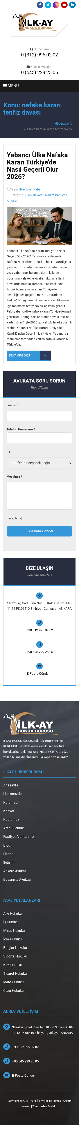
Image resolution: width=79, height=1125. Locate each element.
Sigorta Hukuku (15, 956)
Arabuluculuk (13, 828)
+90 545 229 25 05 (39, 652)
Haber (8, 854)
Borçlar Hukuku (15, 948)
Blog (6, 845)
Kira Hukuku (12, 965)
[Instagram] (56, 5)
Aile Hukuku (12, 913)
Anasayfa (65, 123)
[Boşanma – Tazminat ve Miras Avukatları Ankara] (39, 23)
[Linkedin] (72, 5)
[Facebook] (40, 5)
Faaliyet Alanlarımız (18, 837)
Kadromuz (11, 820)
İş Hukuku (11, 922)
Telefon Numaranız (21, 429)
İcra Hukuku (12, 939)
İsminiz (12, 405)
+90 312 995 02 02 (39, 630)
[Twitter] (48, 5)
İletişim (8, 862)
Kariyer (8, 811)
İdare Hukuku (13, 982)
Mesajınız (14, 476)
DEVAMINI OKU (19, 355)
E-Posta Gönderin (39, 674)
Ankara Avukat (14, 871)
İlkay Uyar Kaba (30, 189)
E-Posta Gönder (23, 1076)
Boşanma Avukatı (17, 879)
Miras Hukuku (14, 931)
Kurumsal (10, 802)
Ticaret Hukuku (15, 973)
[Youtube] (64, 5)
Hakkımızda (12, 794)
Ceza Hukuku (13, 991)
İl (8, 452)
